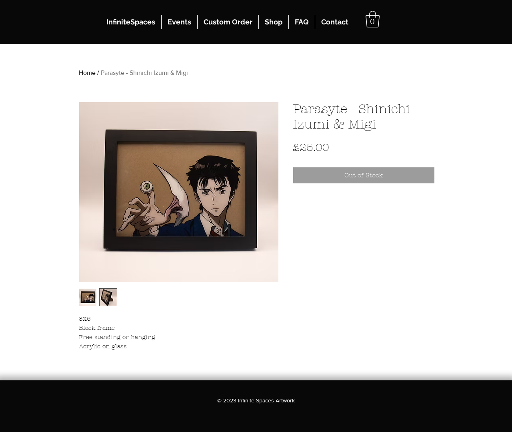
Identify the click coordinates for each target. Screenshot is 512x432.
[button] (373, 19)
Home (87, 72)
